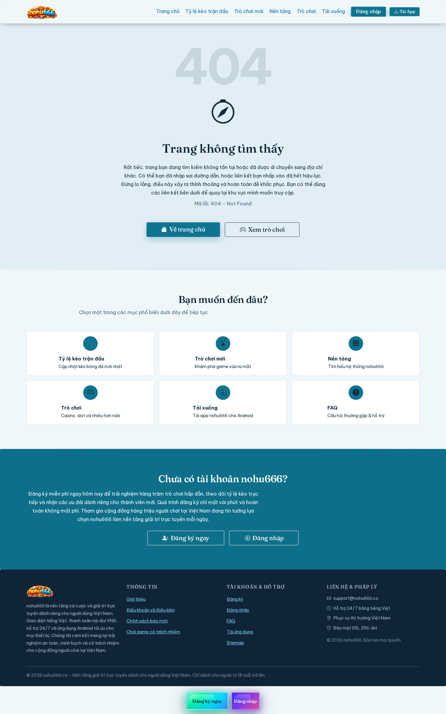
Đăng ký (235, 599)
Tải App (407, 11)
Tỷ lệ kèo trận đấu (206, 11)
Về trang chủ (187, 229)
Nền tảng (280, 11)
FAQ (231, 621)
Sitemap (235, 643)
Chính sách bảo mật (147, 621)
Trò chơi (306, 11)
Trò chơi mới (248, 11)
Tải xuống (333, 11)
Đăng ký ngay (190, 538)
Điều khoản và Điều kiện (151, 610)
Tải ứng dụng (240, 632)
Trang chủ (167, 11)
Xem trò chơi (266, 229)
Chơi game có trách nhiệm (153, 632)
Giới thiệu (136, 599)
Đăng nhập (368, 11)
